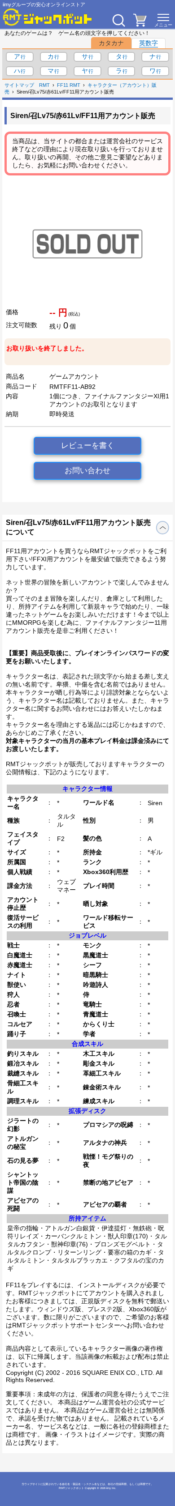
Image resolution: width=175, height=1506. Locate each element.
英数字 (148, 43)
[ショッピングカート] (140, 24)
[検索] (118, 20)
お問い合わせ (87, 470)
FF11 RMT (68, 85)
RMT (44, 85)
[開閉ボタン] (162, 527)
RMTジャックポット (71, 1487)
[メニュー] (163, 20)
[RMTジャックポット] (47, 17)
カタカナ (111, 43)
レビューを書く (87, 445)
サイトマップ (19, 85)
